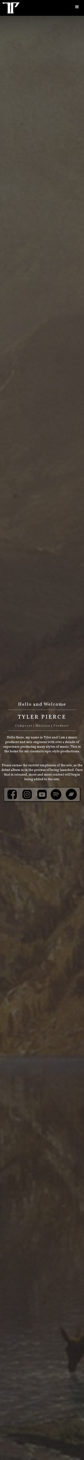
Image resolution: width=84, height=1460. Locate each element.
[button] (77, 7)
